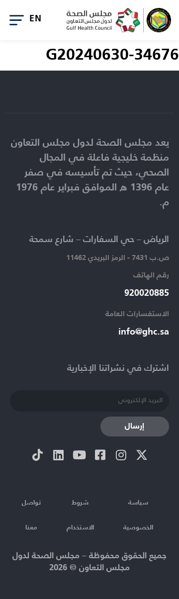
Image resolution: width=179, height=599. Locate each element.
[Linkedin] (58, 455)
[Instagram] (121, 455)
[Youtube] (79, 455)
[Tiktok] (37, 455)
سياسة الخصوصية (138, 515)
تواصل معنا (31, 515)
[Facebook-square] (100, 455)
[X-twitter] (142, 455)
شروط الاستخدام (80, 515)
